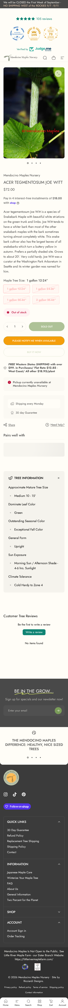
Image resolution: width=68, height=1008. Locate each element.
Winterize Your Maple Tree (22, 878)
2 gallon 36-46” (46, 300)
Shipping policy (57, 987)
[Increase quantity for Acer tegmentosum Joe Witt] (22, 326)
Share (11, 425)
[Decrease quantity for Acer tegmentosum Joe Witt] (7, 326)
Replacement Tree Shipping (23, 841)
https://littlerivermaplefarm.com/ (34, 959)
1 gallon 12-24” (16, 289)
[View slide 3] (36, 757)
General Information (19, 894)
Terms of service (40, 987)
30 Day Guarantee (18, 830)
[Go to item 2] (32, 163)
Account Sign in (16, 931)
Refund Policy (15, 835)
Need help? (58, 425)
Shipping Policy (16, 846)
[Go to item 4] (40, 163)
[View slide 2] (32, 757)
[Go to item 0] (28, 163)
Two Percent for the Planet (22, 900)
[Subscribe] (58, 710)
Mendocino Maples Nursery (21, 175)
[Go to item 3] (36, 163)
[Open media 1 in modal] (58, 73)
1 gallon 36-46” (16, 300)
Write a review (34, 632)
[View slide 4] (40, 757)
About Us (12, 889)
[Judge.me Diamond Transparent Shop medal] (17, 33)
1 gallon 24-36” (45, 289)
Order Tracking (16, 936)
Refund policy (25, 987)
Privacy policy (10, 987)
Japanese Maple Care (19, 872)
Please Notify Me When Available (34, 340)
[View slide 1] (28, 757)
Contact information (34, 992)
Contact (11, 852)
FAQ (10, 883)
